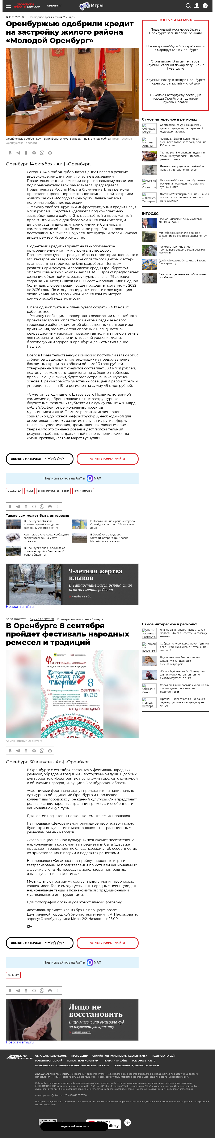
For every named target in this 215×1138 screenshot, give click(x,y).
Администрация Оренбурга (24, 740)
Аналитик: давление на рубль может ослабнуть (183, 276)
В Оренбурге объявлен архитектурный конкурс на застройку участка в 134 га (41, 524)
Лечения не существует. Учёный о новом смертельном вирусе (182, 168)
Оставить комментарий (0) (107, 458)
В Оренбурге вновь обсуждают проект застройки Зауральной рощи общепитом (44, 551)
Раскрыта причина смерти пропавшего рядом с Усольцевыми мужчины (182, 249)
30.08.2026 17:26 (16, 619)
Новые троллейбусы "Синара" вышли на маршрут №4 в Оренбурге (175, 48)
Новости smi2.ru (20, 607)
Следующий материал (74, 1126)
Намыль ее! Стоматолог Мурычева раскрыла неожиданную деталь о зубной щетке (182, 183)
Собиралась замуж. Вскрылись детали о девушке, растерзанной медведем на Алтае (181, 128)
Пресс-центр (79, 1056)
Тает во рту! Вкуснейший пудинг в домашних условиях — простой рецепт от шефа (182, 156)
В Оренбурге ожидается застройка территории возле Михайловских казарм (109, 538)
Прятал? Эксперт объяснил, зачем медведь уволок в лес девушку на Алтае (182, 702)
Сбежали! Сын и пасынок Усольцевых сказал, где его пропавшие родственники (184, 688)
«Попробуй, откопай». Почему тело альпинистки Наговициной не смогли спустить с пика (183, 674)
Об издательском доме (51, 1056)
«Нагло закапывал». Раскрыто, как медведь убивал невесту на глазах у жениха (183, 633)
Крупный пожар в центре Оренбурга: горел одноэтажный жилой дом (175, 81)
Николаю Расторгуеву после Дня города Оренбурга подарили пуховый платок (175, 98)
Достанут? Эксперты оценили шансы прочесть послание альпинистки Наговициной (184, 197)
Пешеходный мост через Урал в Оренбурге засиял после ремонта (175, 31)
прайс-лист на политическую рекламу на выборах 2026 (72, 1065)
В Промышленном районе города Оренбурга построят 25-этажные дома (112, 524)
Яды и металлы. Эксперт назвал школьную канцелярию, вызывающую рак (180, 661)
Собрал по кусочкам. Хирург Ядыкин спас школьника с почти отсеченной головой (184, 647)
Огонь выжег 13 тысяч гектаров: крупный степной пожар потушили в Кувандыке (175, 65)
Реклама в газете (143, 1060)
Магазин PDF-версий (48, 1060)
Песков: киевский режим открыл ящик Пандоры (180, 220)
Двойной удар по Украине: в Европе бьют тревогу (182, 262)
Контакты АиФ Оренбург (83, 1060)
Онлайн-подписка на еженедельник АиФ (119, 1056)
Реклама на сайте (115, 1060)
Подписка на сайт (164, 1056)
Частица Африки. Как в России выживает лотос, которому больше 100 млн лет (183, 142)
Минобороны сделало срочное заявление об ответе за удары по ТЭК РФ (183, 235)
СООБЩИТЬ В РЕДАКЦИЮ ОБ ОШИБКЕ (137, 1065)
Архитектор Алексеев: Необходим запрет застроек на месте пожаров (46, 538)
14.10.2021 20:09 (15, 17)
